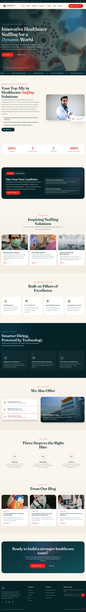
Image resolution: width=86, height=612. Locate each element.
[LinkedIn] (81, 1)
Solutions (41, 5)
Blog (54, 5)
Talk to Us (51, 566)
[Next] (83, 67)
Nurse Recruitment (50, 592)
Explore (5, 263)
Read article (6, 523)
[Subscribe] (83, 595)
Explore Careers (21, 54)
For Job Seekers (20, 173)
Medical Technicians (50, 595)
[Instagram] (78, 1)
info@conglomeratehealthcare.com (21, 1)
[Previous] (78, 67)
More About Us (7, 129)
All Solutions (48, 598)
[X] (84, 1)
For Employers (31, 592)
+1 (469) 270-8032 (7, 1)
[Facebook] (75, 1)
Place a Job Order (74, 6)
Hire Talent (7, 54)
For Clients (10, 173)
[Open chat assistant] (82, 608)
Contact (60, 5)
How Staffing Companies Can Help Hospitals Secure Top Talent (42, 514)
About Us (30, 590)
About (28, 5)
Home (23, 5)
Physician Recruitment (51, 590)
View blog (62, 523)
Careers (49, 5)
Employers (34, 5)
